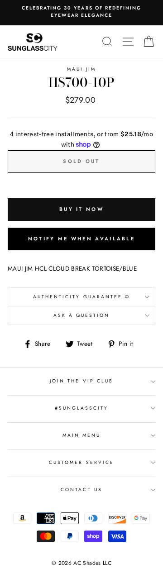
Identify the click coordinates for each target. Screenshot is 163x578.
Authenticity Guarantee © (81, 296)
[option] (81, 12)
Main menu (81, 435)
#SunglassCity (82, 408)
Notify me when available (81, 238)
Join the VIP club (81, 380)
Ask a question (81, 315)
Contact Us (81, 489)
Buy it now (81, 209)
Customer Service (81, 462)
